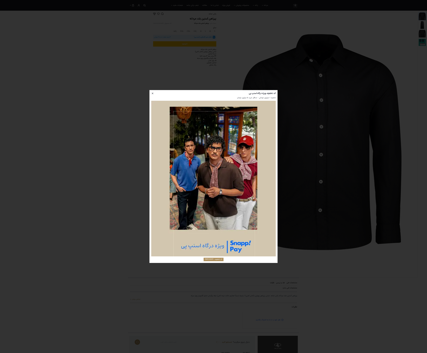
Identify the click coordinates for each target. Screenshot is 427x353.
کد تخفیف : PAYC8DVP (213, 259)
